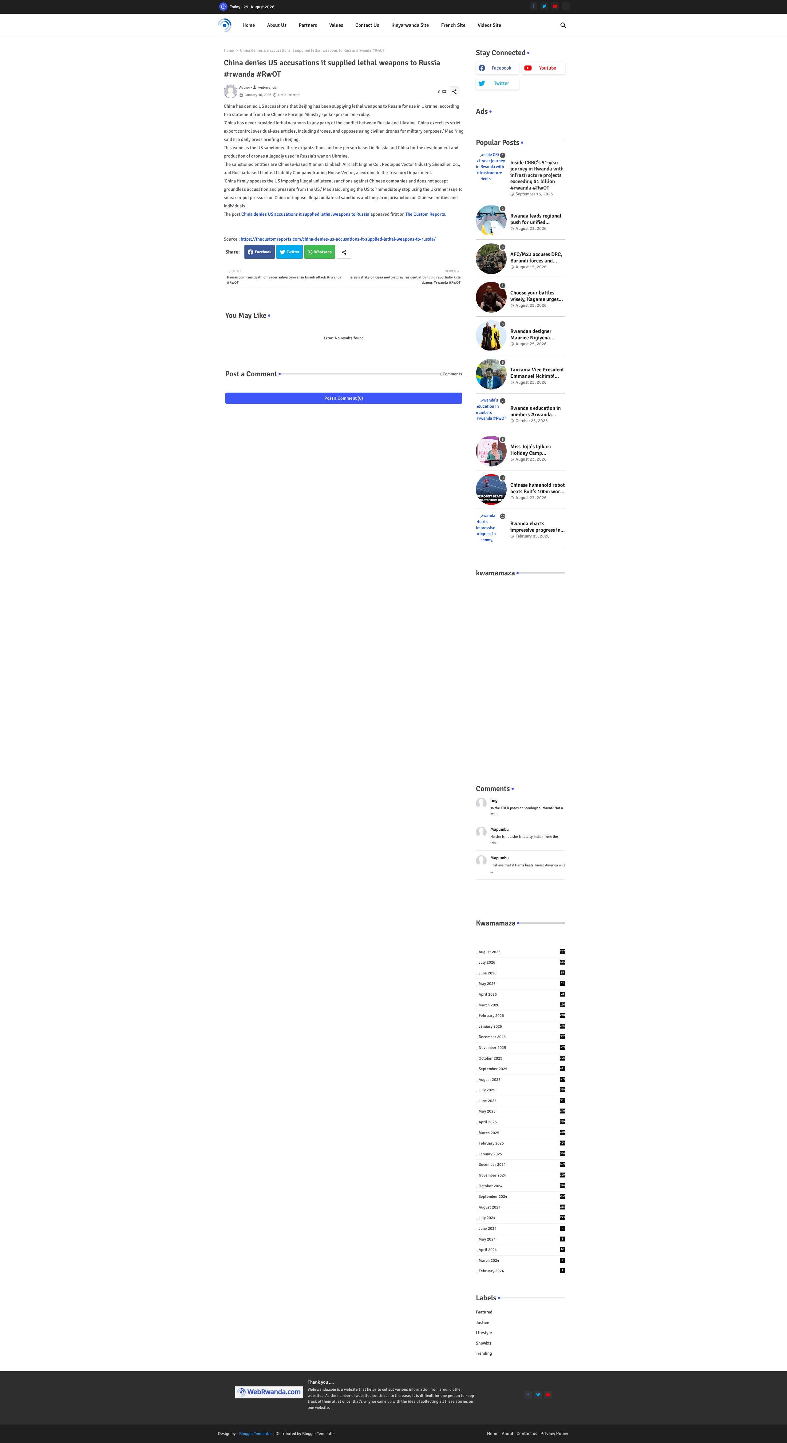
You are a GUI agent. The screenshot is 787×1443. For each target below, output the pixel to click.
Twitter (293, 252)
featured (484, 1312)
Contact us (367, 25)
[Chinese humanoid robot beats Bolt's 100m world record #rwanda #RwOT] (491, 489)
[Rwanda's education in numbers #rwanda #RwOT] (491, 412)
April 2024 (521, 1249)
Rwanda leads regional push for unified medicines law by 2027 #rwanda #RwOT (535, 219)
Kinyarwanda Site (410, 25)
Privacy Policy (554, 1433)
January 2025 (522, 1154)
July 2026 (522, 962)
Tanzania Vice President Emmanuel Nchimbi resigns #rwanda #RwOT (537, 373)
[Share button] (344, 252)
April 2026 (521, 994)
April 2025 (522, 1122)
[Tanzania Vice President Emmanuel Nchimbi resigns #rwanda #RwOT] (491, 374)
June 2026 (521, 973)
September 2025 (522, 1068)
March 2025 (522, 1132)
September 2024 (522, 1196)
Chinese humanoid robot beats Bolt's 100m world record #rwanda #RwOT (537, 488)
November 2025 (522, 1047)
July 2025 (522, 1090)
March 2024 (521, 1260)
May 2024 (521, 1239)
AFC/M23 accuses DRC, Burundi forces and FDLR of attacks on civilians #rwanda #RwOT (536, 257)
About (507, 1433)
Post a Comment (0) (343, 398)
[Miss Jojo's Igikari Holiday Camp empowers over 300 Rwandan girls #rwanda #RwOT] (491, 451)
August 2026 (522, 951)
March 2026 (522, 1005)
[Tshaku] (566, 6)
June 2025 (522, 1100)
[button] (563, 25)
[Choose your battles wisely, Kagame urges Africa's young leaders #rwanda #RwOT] (491, 297)
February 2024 (521, 1271)
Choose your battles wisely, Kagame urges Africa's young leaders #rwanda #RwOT (535, 296)
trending (484, 1353)
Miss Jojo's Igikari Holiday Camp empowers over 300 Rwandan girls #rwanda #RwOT (537, 450)
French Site (453, 25)
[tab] (248, 25)
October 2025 (522, 1058)
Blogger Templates (255, 1433)
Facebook (263, 252)
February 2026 (522, 1015)
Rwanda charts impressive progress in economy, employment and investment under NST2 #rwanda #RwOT (536, 527)
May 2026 (521, 983)
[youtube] (555, 6)
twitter (501, 83)
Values (336, 25)
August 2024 (522, 1207)
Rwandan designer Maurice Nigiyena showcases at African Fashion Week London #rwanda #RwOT (534, 334)
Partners (308, 25)
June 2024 (521, 1228)
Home (249, 25)
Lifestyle (484, 1332)
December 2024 (522, 1164)
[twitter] (544, 6)
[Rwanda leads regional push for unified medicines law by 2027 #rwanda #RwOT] (491, 220)
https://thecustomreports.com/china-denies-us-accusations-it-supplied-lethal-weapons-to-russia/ (338, 239)
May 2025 (522, 1111)
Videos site (489, 25)
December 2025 (522, 1036)
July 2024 (522, 1217)
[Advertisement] (520, 674)
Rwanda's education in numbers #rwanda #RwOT (535, 411)
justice (482, 1322)
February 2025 (522, 1143)
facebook (501, 68)
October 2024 (522, 1186)
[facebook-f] (533, 6)
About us (277, 25)
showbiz (483, 1343)
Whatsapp (323, 252)
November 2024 (522, 1175)
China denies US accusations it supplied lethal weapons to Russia (305, 214)
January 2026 (522, 1026)
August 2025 (522, 1079)
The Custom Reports (425, 214)
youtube (547, 68)
